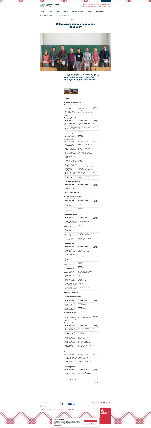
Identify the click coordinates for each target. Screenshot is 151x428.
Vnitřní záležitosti (100, 11)
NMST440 (80, 280)
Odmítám (90, 423)
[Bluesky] (101, 402)
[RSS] (110, 402)
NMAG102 (80, 249)
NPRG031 (80, 317)
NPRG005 (80, 332)
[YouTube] (104, 402)
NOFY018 (80, 112)
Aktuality (50, 15)
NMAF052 (80, 158)
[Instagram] (98, 402)
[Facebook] (95, 402)
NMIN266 (80, 271)
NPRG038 (80, 303)
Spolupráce (89, 11)
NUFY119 (80, 131)
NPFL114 (79, 328)
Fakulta (42, 11)
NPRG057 (80, 307)
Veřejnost (66, 11)
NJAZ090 (80, 360)
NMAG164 (80, 278)
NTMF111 (80, 108)
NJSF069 (80, 127)
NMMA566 (80, 238)
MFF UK (41, 15)
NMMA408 (80, 224)
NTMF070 (80, 135)
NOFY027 (80, 153)
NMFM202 (80, 220)
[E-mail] (93, 402)
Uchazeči (58, 11)
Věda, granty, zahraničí (77, 11)
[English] (110, 1)
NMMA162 (80, 266)
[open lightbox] (67, 91)
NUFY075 (80, 161)
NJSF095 (80, 172)
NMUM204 (80, 208)
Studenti (49, 11)
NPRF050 (80, 148)
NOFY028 (80, 151)
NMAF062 (80, 186)
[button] (42, 11)
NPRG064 (80, 341)
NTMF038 (80, 123)
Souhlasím (91, 420)
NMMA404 (80, 227)
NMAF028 (80, 144)
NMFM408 (80, 233)
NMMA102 (80, 202)
